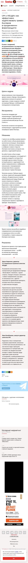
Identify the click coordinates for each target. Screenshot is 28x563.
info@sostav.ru (14, 534)
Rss (14, 546)
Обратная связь (14, 544)
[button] (26, 206)
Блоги (11, 6)
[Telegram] (5, 41)
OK (14, 558)
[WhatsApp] (7, 41)
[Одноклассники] (11, 41)
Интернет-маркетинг (11, 430)
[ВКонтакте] (3, 41)
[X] (9, 41)
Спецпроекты (20, 6)
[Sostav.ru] (9, 1)
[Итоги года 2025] (14, 1)
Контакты (14, 539)
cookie (16, 551)
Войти (3, 401)
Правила (7, 401)
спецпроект (21, 56)
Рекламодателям (14, 541)
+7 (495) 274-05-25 (14, 536)
